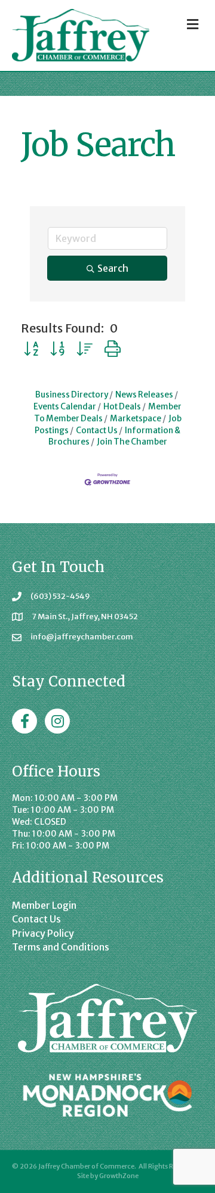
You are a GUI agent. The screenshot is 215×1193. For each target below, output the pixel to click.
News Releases (144, 395)
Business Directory (71, 395)
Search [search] (112, 268)
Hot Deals (122, 407)
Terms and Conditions (60, 947)
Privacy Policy (43, 933)
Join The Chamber (132, 442)
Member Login (44, 905)
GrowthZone (119, 1176)
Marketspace (135, 419)
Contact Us (97, 430)
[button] (31, 349)
